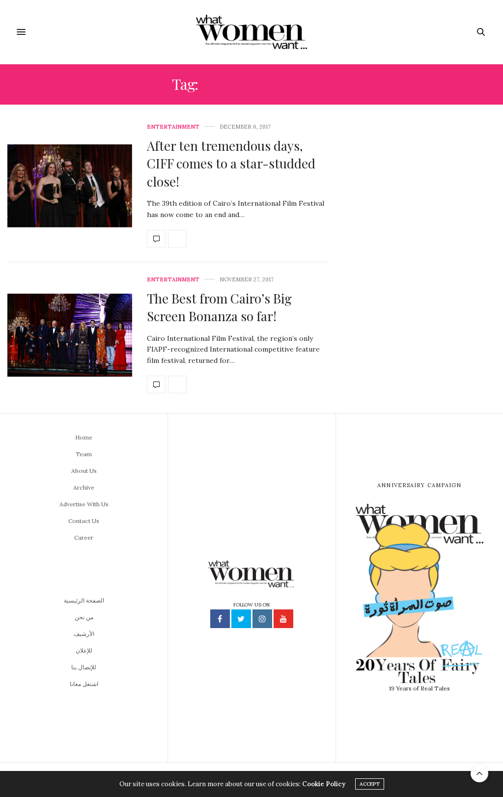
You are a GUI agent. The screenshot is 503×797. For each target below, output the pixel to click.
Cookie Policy (323, 784)
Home (83, 437)
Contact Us (83, 520)
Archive (83, 487)
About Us (84, 470)
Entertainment (173, 127)
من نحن (84, 617)
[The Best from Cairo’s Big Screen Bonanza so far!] (69, 335)
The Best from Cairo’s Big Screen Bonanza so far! (219, 307)
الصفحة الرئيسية (84, 600)
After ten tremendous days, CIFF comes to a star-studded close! (231, 163)
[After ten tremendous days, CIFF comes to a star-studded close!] (69, 186)
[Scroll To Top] (479, 773)
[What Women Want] (251, 32)
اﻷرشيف (84, 633)
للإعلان (84, 650)
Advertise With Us (84, 504)
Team (84, 454)
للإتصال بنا (83, 667)
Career (83, 537)
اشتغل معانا (84, 683)
